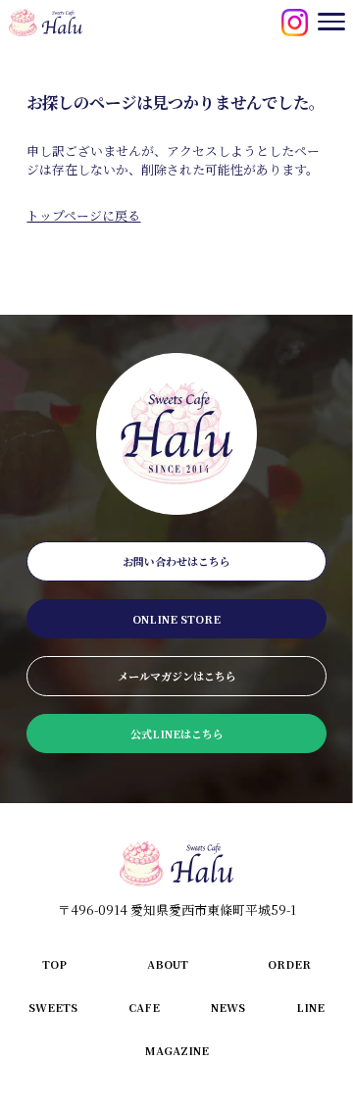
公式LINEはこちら (177, 733)
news (228, 1007)
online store (176, 619)
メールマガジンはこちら (177, 675)
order (289, 964)
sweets (52, 1007)
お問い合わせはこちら (176, 561)
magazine (177, 1050)
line (310, 1007)
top (54, 964)
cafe (144, 1007)
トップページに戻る (83, 215)
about (167, 964)
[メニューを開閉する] (331, 21)
